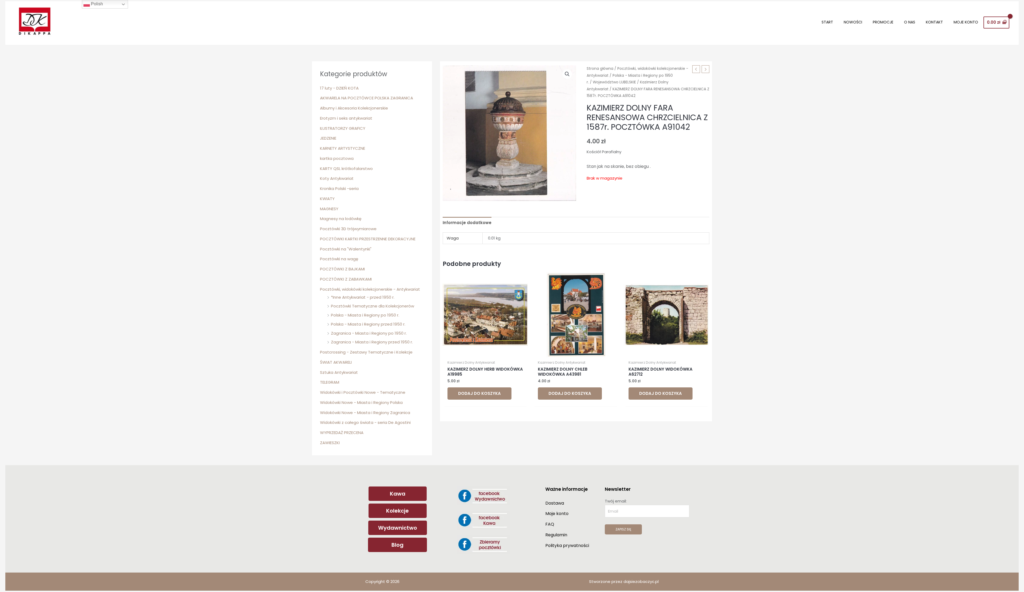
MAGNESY (329, 209)
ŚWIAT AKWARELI (336, 362)
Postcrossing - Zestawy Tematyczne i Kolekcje (366, 352)
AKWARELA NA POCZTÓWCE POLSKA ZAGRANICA (366, 98)
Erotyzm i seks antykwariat (346, 118)
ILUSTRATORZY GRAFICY (342, 128)
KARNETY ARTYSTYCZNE (342, 148)
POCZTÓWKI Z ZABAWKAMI (346, 279)
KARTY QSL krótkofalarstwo (346, 168)
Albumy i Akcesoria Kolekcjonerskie (354, 108)
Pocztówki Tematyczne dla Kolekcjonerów (372, 306)
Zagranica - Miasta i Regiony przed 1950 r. (372, 342)
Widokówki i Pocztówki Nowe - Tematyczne (362, 392)
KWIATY (327, 198)
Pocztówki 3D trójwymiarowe (348, 229)
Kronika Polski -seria (339, 188)
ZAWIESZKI (330, 442)
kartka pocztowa (337, 158)
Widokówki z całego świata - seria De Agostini (365, 422)
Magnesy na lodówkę (340, 218)
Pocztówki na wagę (339, 259)
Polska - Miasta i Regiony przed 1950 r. (368, 324)
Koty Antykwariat (337, 178)
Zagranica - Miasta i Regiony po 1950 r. (369, 333)
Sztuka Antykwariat (339, 372)
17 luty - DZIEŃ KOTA (339, 88)
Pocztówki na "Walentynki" (345, 249)
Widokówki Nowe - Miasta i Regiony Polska (361, 402)
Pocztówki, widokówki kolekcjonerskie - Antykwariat (370, 289)
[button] (567, 74)
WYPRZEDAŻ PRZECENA (341, 432)
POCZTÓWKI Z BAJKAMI (342, 269)
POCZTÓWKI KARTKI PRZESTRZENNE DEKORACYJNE (367, 239)
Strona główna (600, 68)
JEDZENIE (328, 138)
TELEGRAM (329, 382)
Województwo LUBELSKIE (614, 82)
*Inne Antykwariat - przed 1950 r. (362, 297)
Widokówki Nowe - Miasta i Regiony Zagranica (365, 412)
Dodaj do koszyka (479, 393)
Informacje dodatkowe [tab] (467, 222)
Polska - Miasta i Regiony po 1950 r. (365, 315)
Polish (96, 4)
